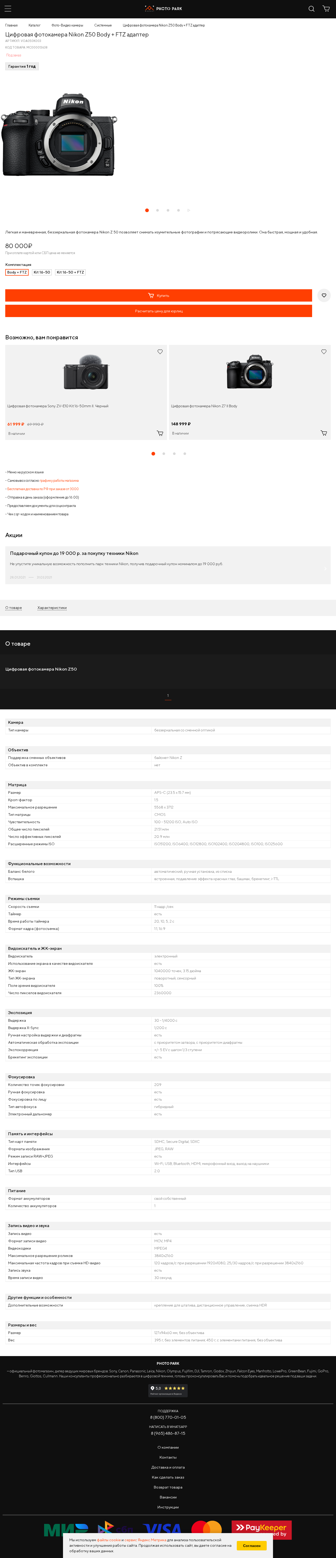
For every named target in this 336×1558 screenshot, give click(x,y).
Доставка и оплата (168, 1467)
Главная (11, 25)
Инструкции (168, 1507)
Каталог (34, 25)
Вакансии (168, 1497)
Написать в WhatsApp (168, 1427)
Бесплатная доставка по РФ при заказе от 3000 (43, 489)
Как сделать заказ (168, 1477)
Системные (103, 25)
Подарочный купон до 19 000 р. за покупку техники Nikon (74, 553)
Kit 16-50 (42, 272)
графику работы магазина (59, 481)
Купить (163, 295)
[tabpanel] (86, 392)
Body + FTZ (17, 272)
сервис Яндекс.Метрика (145, 1540)
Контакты (168, 1457)
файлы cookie (109, 1540)
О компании (168, 1447)
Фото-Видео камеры (67, 25)
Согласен (251, 1546)
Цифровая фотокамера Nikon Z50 (41, 669)
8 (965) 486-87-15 (168, 1433)
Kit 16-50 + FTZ (70, 272)
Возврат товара (168, 1487)
